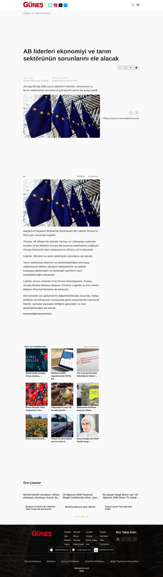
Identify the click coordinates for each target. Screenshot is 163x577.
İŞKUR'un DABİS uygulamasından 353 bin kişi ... (61, 376)
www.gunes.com (81, 568)
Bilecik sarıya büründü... (36, 439)
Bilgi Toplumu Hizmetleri (124, 561)
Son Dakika (104, 544)
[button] (131, 113)
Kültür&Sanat (78, 544)
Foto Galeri (104, 536)
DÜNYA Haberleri (43, 13)
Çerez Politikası (70, 561)
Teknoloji (76, 540)
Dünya (75, 536)
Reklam (51, 561)
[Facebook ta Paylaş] (131, 68)
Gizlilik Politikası (94, 561)
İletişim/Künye (33, 561)
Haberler (27, 13)
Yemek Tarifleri (91, 540)
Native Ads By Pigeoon (91, 347)
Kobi (87, 544)
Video (102, 540)
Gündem (67, 532)
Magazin (67, 540)
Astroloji (89, 536)
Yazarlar (103, 532)
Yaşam (67, 544)
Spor (66, 536)
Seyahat (89, 532)
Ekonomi (76, 532)
